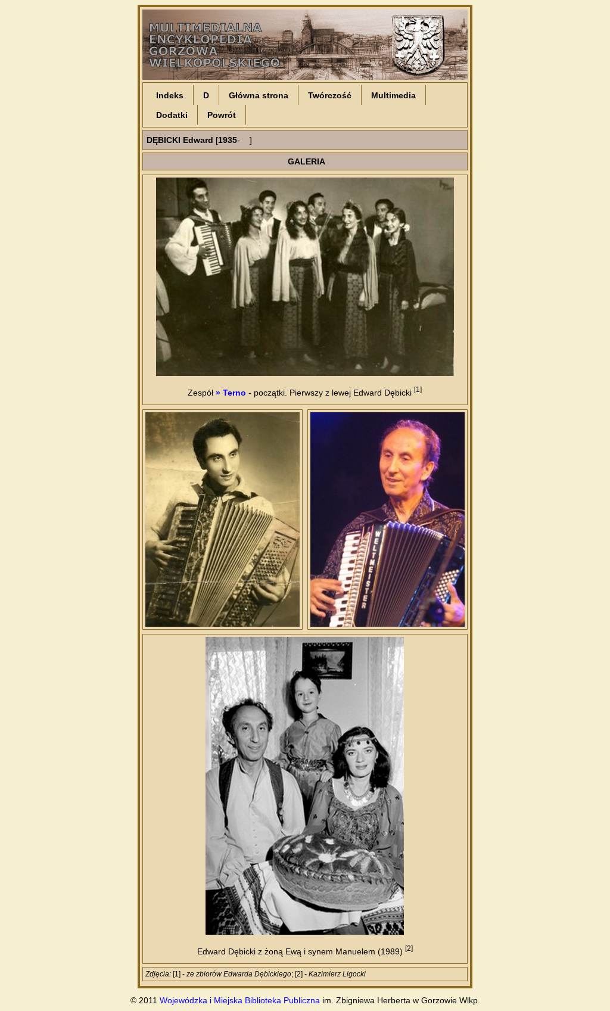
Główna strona (258, 95)
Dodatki (172, 115)
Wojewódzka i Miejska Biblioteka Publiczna (240, 1000)
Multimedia (393, 95)
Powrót (221, 115)
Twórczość (329, 95)
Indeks (169, 95)
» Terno (231, 392)
